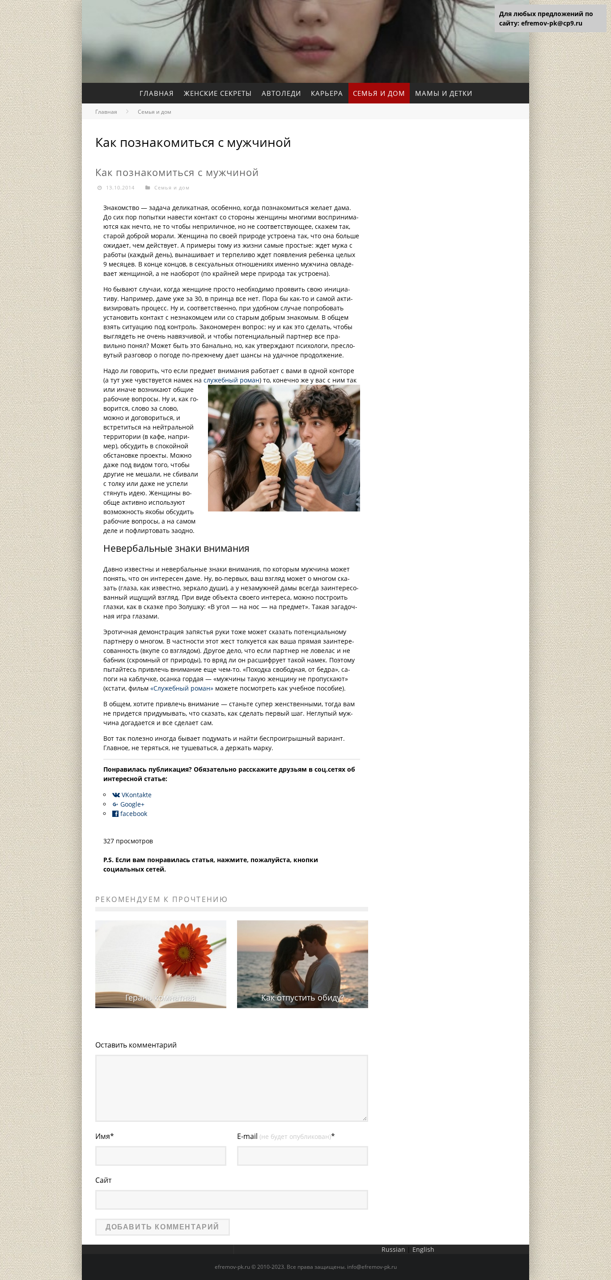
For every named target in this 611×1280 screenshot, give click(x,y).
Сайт (103, 1180)
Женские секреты (218, 93)
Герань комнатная (160, 997)
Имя (104, 1136)
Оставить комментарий (136, 1045)
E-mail (286, 1136)
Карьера (327, 93)
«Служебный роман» (182, 688)
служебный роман (231, 380)
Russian (393, 1249)
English (423, 1249)
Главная (157, 93)
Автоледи (281, 93)
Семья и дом (379, 93)
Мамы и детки (443, 93)
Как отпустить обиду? (302, 997)
